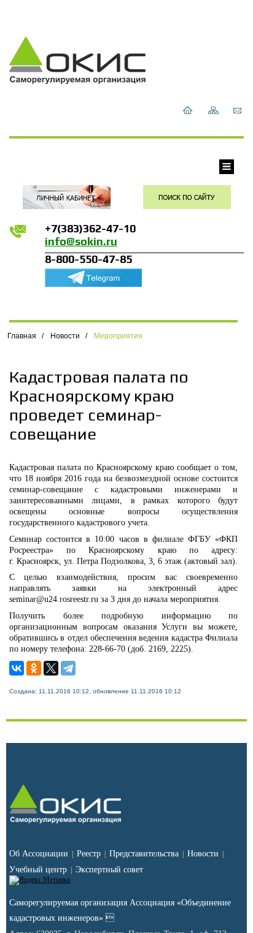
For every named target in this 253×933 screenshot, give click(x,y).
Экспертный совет (109, 869)
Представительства (144, 853)
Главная (21, 336)
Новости (65, 336)
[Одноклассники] (33, 668)
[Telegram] (68, 668)
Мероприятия (118, 336)
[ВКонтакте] (16, 668)
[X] (51, 668)
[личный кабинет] (67, 197)
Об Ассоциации (38, 853)
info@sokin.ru (81, 241)
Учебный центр (38, 869)
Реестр (89, 853)
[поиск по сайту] (187, 197)
